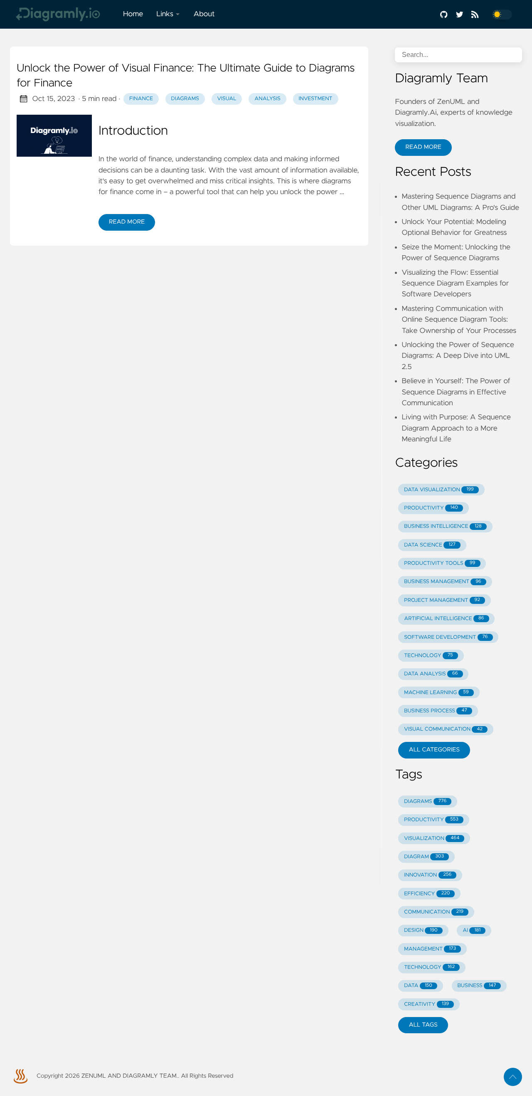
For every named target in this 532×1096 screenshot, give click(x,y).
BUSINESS (476, 985)
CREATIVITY (426, 1004)
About (203, 14)
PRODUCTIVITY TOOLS (439, 563)
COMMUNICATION (433, 912)
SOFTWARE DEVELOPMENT (446, 637)
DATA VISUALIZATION (439, 490)
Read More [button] (423, 147)
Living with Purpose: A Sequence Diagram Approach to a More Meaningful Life (456, 428)
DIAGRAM (424, 857)
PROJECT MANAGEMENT (442, 600)
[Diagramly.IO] (63, 14)
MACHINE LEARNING (436, 692)
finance (141, 98)
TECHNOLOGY (428, 655)
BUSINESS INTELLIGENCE (443, 526)
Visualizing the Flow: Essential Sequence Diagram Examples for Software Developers (455, 283)
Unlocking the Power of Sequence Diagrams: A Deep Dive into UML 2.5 (457, 356)
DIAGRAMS (425, 801)
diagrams (185, 98)
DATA (418, 985)
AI (471, 930)
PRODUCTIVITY (431, 508)
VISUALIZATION (431, 838)
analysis (267, 98)
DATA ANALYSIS (431, 674)
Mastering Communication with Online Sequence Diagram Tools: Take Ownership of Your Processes (458, 320)
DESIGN (421, 930)
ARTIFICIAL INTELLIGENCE (444, 618)
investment (315, 98)
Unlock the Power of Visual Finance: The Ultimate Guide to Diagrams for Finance (186, 76)
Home (133, 14)
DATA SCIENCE (430, 545)
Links (164, 14)
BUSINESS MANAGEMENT (442, 581)
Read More (127, 222)
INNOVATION (427, 875)
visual (226, 98)
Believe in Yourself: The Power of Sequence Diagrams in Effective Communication (455, 392)
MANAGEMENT (430, 949)
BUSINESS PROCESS (435, 711)
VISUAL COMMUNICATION (443, 729)
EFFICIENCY (427, 894)
